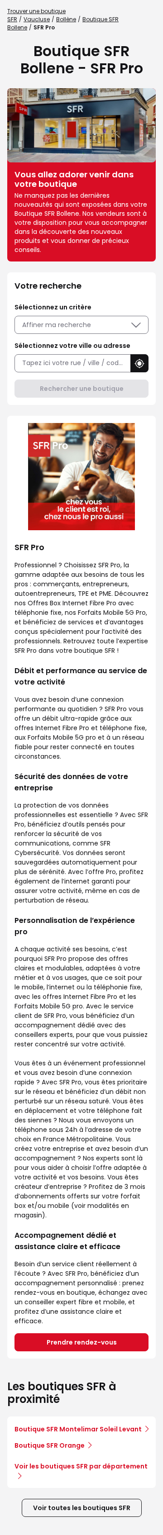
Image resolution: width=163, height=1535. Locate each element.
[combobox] (72, 363)
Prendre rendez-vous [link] (82, 1342)
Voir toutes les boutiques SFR (81, 1507)
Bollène (66, 19)
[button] (139, 363)
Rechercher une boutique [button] (82, 388)
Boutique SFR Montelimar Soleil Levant (78, 1429)
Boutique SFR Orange (49, 1445)
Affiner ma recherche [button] (56, 324)
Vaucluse (37, 19)
